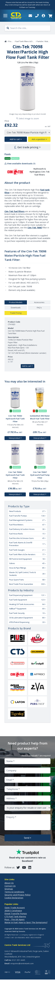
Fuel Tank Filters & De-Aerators (28, 41)
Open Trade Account (15, 907)
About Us (9, 883)
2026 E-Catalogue (13, 910)
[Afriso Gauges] (37, 674)
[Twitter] (18, 867)
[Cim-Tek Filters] (17, 674)
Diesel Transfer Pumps (16, 913)
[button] (5, 16)
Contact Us (10, 886)
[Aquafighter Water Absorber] (17, 663)
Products (12, 41)
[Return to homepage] (16, 15)
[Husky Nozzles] (37, 638)
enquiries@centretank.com (22, 963)
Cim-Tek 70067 (35, 227)
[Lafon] (17, 702)
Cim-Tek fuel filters (15, 211)
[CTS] (17, 652)
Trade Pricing (15, 313)
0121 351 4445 (18, 960)
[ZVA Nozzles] (37, 687)
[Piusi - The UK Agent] (17, 638)
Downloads (16, 307)
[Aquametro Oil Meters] (17, 687)
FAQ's (39, 307)
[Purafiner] (37, 702)
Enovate (22, 931)
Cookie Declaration (14, 897)
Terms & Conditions (14, 891)
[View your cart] (50, 15)
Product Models (15, 302)
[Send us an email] (30, 15)
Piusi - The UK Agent (15, 919)
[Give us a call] (37, 15)
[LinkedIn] (29, 867)
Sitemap (9, 888)
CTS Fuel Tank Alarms (15, 916)
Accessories (39, 302)
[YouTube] (24, 867)
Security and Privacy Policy (18, 894)
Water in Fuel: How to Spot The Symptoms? (26, 922)
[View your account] (43, 15)
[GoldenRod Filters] (37, 651)
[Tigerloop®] (17, 714)
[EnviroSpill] (37, 663)
